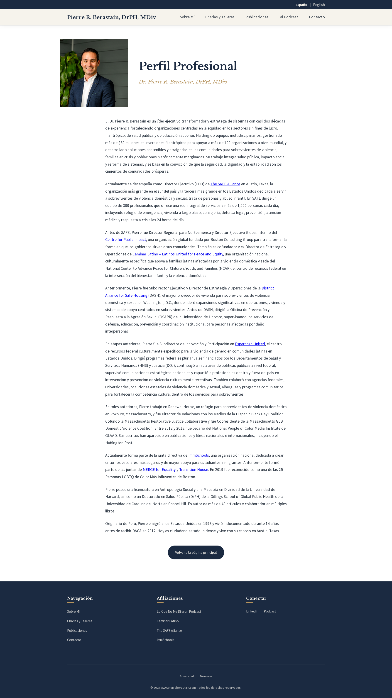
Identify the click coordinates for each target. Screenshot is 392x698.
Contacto (317, 17)
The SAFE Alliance (225, 183)
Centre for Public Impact (125, 239)
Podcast (270, 611)
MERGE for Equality (159, 469)
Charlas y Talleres (220, 17)
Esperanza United (250, 343)
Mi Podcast (288, 17)
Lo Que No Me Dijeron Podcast (179, 611)
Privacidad (187, 676)
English (319, 4)
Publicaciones (256, 17)
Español (302, 4)
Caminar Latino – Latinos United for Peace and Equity (177, 254)
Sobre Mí (187, 17)
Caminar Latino (168, 621)
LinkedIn (252, 611)
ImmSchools (198, 455)
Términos (206, 676)
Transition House (193, 469)
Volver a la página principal (196, 552)
